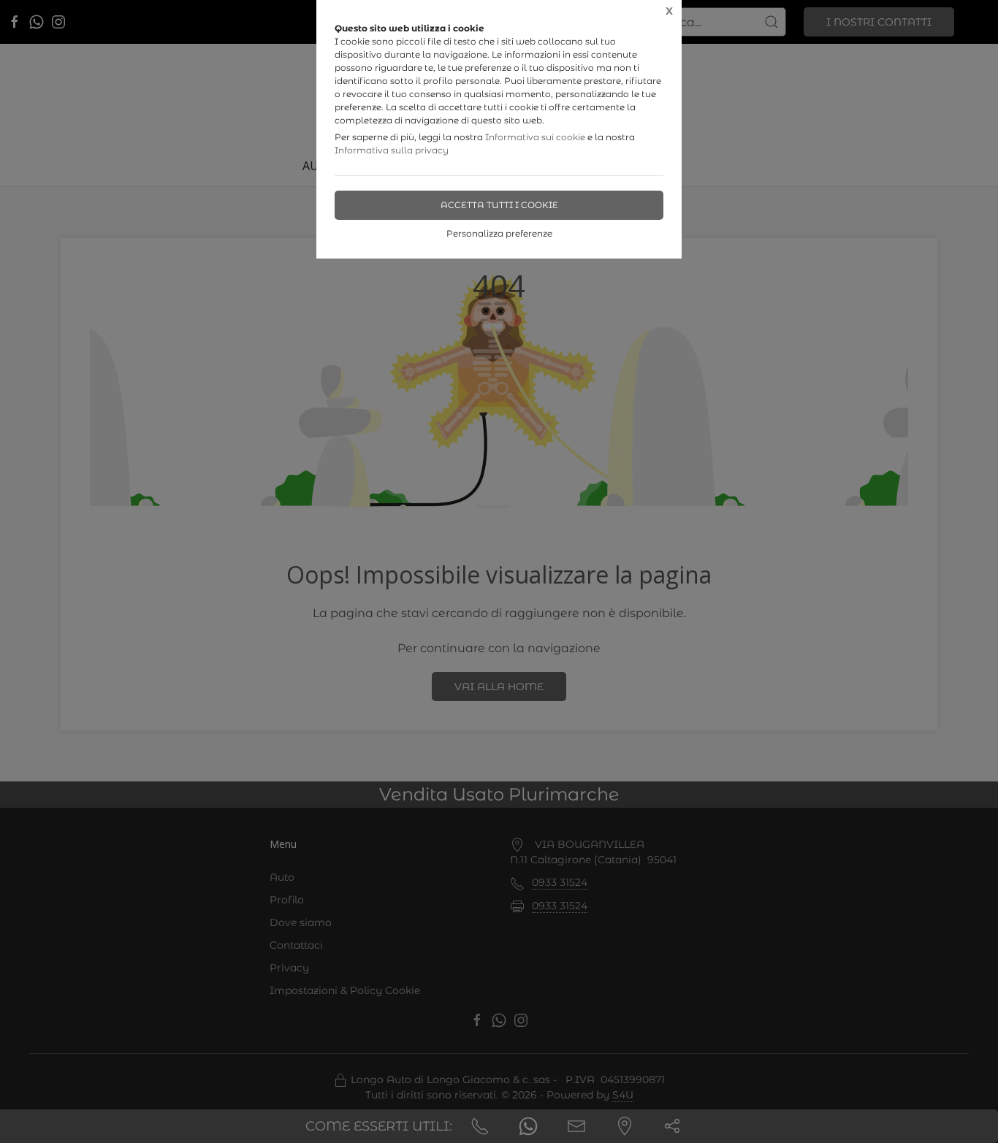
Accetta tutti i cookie (499, 204)
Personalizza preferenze (499, 233)
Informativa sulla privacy (392, 150)
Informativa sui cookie (535, 136)
